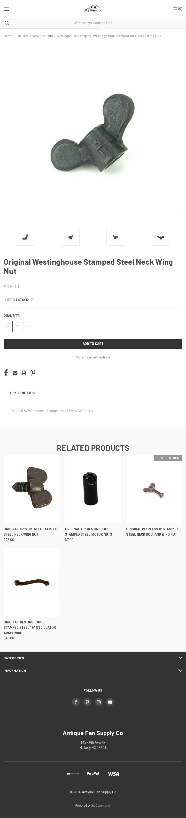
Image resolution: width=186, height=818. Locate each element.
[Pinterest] (33, 372)
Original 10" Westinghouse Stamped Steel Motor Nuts (88, 532)
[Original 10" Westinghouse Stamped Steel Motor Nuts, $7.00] (93, 489)
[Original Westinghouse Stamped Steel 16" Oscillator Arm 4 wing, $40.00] (32, 582)
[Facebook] (6, 372)
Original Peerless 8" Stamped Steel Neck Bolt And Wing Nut (152, 532)
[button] (93, 393)
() (179, 9)
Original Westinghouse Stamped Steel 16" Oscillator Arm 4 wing (30, 627)
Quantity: (12, 316)
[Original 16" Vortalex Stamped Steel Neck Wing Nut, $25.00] (32, 489)
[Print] (24, 372)
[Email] (15, 372)
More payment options (93, 357)
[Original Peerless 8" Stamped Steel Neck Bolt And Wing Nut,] (154, 489)
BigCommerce (101, 805)
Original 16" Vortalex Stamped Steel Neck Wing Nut (30, 532)
